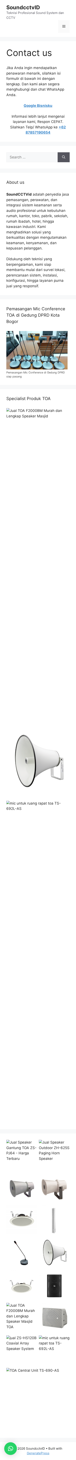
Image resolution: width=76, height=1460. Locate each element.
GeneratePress (38, 1453)
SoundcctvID (23, 7)
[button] (10, 1448)
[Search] (64, 157)
